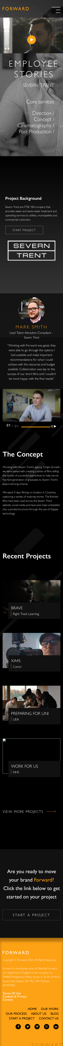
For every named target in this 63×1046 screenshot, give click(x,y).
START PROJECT (24, 230)
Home (32, 1008)
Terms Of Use (12, 993)
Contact (8, 999)
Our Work (50, 1008)
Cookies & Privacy (14, 996)
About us (38, 1013)
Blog (55, 1013)
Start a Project (22, 1018)
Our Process (16, 1013)
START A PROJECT (31, 914)
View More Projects (23, 811)
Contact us (49, 1018)
